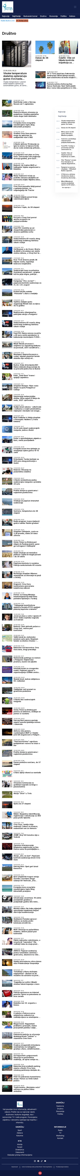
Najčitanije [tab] (62, 116)
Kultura (72, 16)
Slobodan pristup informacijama (19, 1155)
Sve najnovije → (66, 187)
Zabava (20, 1133)
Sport (20, 1130)
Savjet (19, 1147)
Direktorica (20, 1150)
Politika (64, 16)
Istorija (19, 1144)
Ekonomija (53, 16)
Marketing (60, 1136)
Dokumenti (20, 1152)
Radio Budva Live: (8, 21)
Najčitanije (16, 16)
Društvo (43, 16)
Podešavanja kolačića (62, 1167)
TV (60, 1133)
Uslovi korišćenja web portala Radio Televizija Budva (37, 1167)
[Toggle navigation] (75, 7)
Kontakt (60, 1138)
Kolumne (19, 1136)
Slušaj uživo (23, 21)
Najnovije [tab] (61, 112)
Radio (60, 1130)
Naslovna (60, 1106)
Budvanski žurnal (30, 16)
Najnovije (5, 16)
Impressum (15, 1167)
